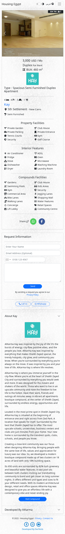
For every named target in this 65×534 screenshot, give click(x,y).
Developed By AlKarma (18, 509)
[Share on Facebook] (42, 221)
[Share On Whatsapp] (33, 221)
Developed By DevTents (32, 529)
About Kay (11, 316)
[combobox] (8, 259)
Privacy (38, 518)
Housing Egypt (11, 4)
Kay (7, 104)
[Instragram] (33, 524)
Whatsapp (41, 303)
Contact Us (48, 518)
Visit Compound (32, 499)
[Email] (38, 524)
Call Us (24, 303)
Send (32, 286)
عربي (49, 3)
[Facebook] (27, 524)
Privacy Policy (32, 294)
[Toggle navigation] (59, 4)
